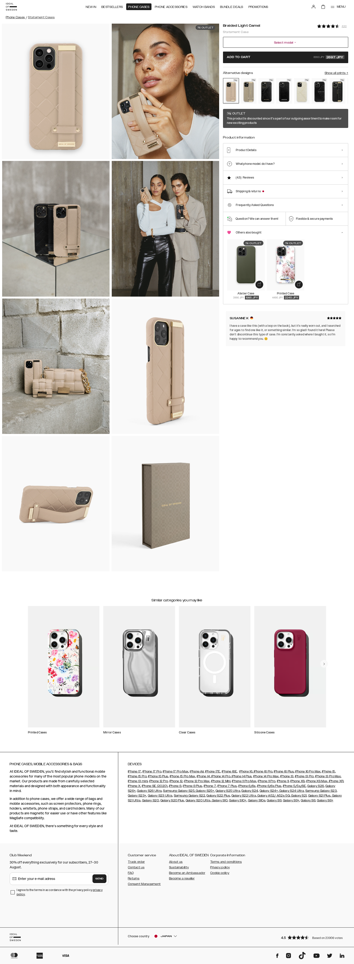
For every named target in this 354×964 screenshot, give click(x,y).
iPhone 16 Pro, (263, 771)
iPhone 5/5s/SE (294, 786)
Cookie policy (219, 873)
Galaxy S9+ (291, 800)
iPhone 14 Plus (241, 776)
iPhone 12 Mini (220, 781)
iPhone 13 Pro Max (328, 776)
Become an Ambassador (187, 873)
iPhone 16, (246, 771)
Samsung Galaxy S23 (321, 790)
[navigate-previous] (324, 664)
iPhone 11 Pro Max (244, 781)
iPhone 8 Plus (192, 786)
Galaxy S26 (315, 786)
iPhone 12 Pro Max (197, 781)
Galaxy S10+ (237, 800)
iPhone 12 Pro (158, 781)
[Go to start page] (11, 7)
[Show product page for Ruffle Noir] (337, 91)
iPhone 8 (175, 786)
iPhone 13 (287, 776)
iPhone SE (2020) (155, 786)
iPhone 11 (283, 781)
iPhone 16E (229, 771)
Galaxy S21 (298, 795)
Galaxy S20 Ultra (198, 800)
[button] (313, 937)
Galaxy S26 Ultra (149, 790)
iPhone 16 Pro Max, (308, 771)
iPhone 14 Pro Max (266, 776)
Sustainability (179, 867)
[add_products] (259, 284)
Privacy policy (220, 867)
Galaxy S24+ (269, 790)
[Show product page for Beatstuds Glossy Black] (320, 91)
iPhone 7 (210, 786)
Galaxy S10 (219, 800)
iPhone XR (335, 781)
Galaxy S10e (256, 800)
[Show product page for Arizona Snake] (249, 91)
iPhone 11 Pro (266, 781)
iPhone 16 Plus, (284, 771)
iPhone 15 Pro (137, 776)
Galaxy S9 (274, 800)
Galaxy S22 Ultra (243, 795)
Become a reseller (182, 878)
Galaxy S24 (249, 790)
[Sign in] (313, 7)
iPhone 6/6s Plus (269, 786)
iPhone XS (297, 781)
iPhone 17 (134, 771)
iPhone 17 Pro (152, 771)
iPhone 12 (176, 781)
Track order (136, 862)
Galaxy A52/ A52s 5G (273, 795)
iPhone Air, (197, 771)
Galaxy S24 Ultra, (291, 790)
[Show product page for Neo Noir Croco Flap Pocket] (266, 91)
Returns (133, 878)
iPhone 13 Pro (304, 776)
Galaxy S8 (308, 800)
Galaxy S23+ (137, 795)
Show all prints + (336, 73)
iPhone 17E (212, 771)
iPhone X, (134, 786)
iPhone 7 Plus (227, 786)
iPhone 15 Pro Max (182, 776)
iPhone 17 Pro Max (175, 771)
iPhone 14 (203, 776)
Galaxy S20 (150, 800)
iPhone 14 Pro (220, 776)
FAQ (131, 873)
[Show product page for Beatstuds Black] (284, 91)
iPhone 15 (328, 771)
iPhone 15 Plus (158, 776)
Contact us (136, 867)
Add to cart (285, 57)
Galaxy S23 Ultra (160, 795)
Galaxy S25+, (205, 790)
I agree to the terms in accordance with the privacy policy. (60, 892)
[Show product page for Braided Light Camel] (231, 90)
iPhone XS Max (316, 781)
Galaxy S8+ (325, 800)
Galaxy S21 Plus (319, 795)
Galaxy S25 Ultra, (228, 790)
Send (99, 879)
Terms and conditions (226, 862)
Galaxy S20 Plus (172, 800)
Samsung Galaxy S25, (179, 790)
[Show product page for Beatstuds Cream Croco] (302, 91)
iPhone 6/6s (247, 786)
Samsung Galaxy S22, (190, 795)
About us (176, 862)
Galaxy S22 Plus (218, 795)
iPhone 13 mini (138, 781)
